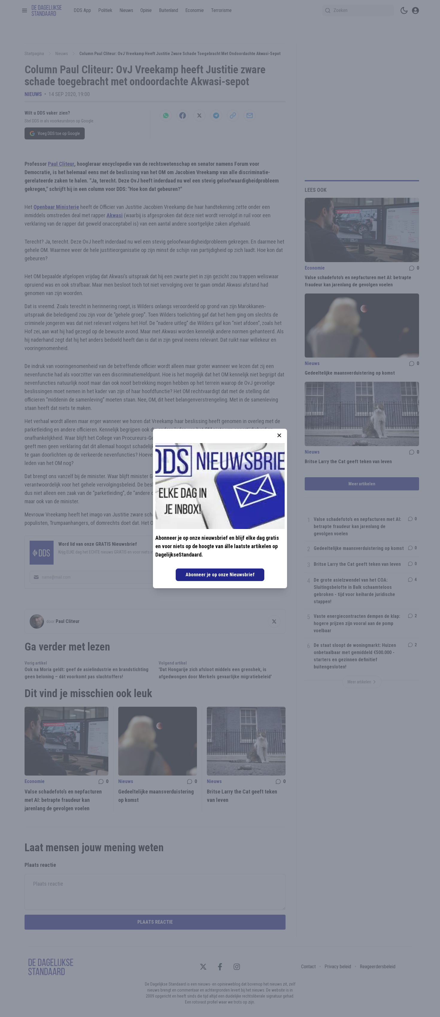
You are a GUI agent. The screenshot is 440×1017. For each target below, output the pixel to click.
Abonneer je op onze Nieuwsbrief (220, 574)
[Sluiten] (279, 435)
